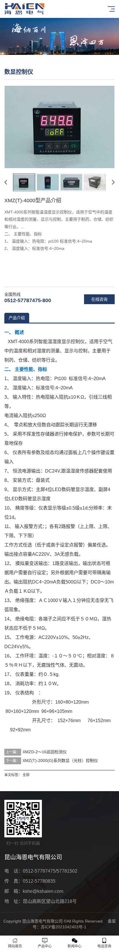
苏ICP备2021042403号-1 (63, 927)
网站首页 (15, 946)
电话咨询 (104, 946)
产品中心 (45, 946)
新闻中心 (74, 946)
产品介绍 (17, 317)
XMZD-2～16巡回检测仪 (45, 752)
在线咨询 (99, 299)
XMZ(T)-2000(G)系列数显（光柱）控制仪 (60, 760)
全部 (26, 775)
